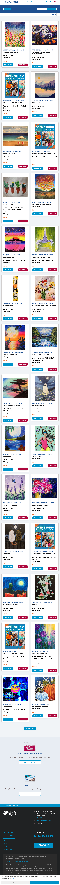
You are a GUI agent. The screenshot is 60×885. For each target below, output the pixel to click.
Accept (44, 882)
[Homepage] (16, 813)
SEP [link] (52, 14)
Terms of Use (9, 861)
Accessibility (25, 861)
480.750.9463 (39, 823)
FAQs (5, 841)
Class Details (8, 65)
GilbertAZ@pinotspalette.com (44, 820)
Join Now (30, 794)
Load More (30, 728)
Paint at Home (7, 849)
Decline (15, 882)
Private (51, 9)
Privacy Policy (17, 861)
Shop (5, 843)
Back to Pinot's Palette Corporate (14, 805)
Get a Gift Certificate (30, 762)
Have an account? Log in (30, 798)
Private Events (8, 835)
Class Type (7, 9)
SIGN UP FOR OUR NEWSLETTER (43, 845)
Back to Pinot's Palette (33, 1)
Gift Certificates (9, 838)
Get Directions (40, 817)
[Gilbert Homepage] (11, 2)
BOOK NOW (22, 65)
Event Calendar (8, 832)
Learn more (13, 878)
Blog (5, 846)
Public (41, 9)
